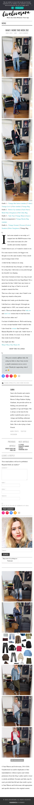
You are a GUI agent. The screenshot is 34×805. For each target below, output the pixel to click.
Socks (28, 225)
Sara (15, 33)
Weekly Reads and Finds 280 (10, 449)
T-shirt (29, 203)
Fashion (6, 383)
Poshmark (10, 561)
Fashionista (13, 802)
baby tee (28, 310)
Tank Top (11, 216)
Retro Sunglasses (13, 228)
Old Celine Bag (23, 213)
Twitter (23, 431)
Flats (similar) (16, 206)
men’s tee (7, 313)
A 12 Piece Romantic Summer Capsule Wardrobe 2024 (24, 447)
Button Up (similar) (14, 210)
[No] (32, 5)
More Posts (14, 431)
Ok (12, 8)
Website (4, 496)
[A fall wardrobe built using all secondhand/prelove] (17, 649)
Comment (5, 468)
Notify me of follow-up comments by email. (15, 505)
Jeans (27, 216)
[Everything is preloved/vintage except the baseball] (17, 742)
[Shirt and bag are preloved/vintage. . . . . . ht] (17, 680)
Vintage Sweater (13, 225)
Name (4, 482)
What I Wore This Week (23, 383)
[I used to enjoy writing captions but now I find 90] (17, 617)
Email (4, 489)
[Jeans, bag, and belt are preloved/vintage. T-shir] (17, 711)
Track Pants (25, 210)
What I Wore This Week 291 (11, 345)
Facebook (13, 434)
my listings (13, 558)
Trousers (22, 225)
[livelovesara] (17, 14)
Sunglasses (13, 213)
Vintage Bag (26, 206)
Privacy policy (19, 8)
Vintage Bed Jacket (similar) (17, 203)
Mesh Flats (5, 213)
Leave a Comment (23, 33)
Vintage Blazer (20, 216)
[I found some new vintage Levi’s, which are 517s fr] (17, 586)
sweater (14, 328)
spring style (12, 383)
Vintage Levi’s (6, 206)
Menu (4, 23)
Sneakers (4, 228)
